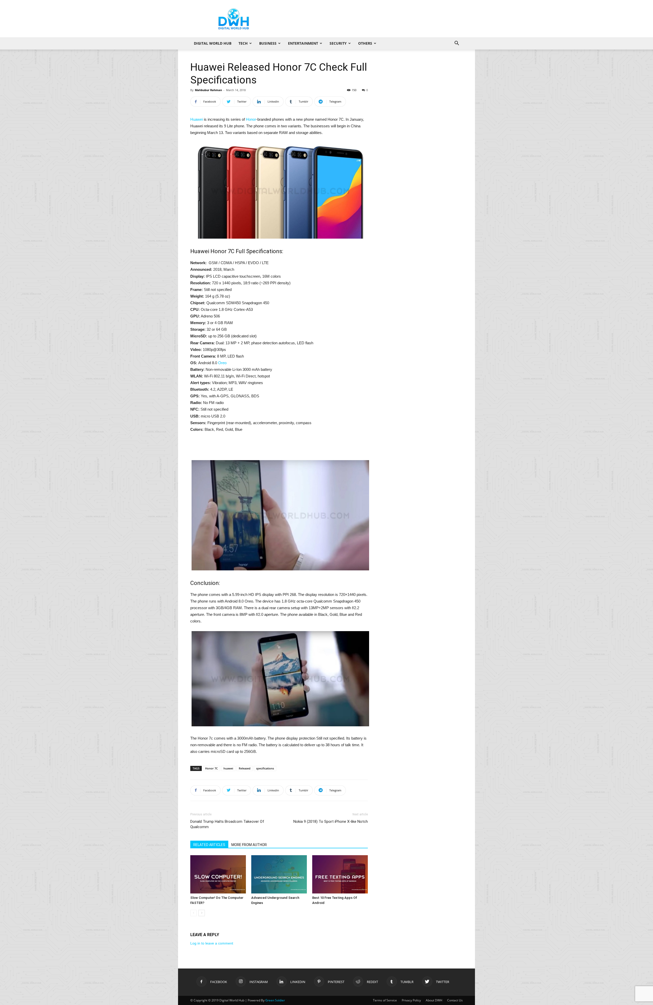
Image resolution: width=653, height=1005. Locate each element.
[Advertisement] (370, 18)
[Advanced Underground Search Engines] (279, 874)
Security (338, 43)
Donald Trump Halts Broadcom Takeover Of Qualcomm (227, 824)
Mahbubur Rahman (208, 90)
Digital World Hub (212, 43)
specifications (265, 768)
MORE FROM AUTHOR (249, 845)
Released (244, 768)
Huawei (196, 119)
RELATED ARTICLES (209, 845)
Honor (251, 119)
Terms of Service (385, 1000)
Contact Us (455, 1000)
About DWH (434, 1000)
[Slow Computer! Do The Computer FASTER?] (218, 874)
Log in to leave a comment (211, 943)
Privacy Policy (411, 1000)
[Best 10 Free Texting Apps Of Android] (340, 874)
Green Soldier (275, 1000)
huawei (228, 768)
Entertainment (303, 43)
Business (268, 43)
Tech (243, 43)
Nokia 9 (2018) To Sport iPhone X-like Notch (330, 821)
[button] (456, 43)
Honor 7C (211, 768)
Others (365, 43)
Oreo (222, 363)
